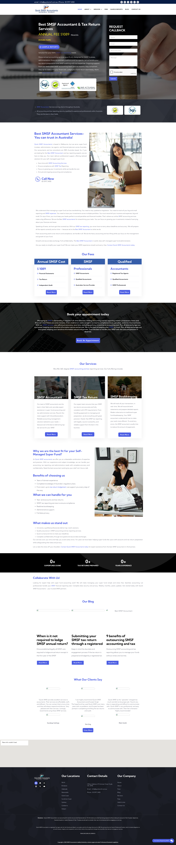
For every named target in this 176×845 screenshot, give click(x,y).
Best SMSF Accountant (51, 73)
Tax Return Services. (69, 73)
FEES (106, 9)
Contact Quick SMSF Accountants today (75, 547)
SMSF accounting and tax (79, 369)
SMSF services (48, 325)
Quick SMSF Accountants (43, 144)
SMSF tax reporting (63, 53)
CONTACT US (136, 9)
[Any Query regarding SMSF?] (171, 840)
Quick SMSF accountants (43, 459)
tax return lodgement (58, 487)
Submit (113, 79)
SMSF (50, 321)
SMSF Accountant (43, 107)
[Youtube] (138, 2)
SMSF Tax (58, 166)
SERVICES (97, 9)
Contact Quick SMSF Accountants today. (121, 245)
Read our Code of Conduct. (88, 833)
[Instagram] (128, 2)
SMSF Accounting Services (57, 163)
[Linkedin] (125, 2)
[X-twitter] (134, 2)
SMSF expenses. (51, 213)
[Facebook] (121, 2)
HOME (80, 9)
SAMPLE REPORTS (116, 9)
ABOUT (86, 9)
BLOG (127, 9)
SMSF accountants (69, 219)
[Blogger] (131, 2)
